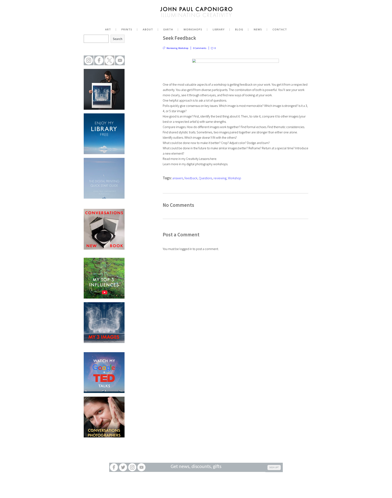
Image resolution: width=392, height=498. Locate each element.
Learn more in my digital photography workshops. (195, 164)
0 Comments (199, 48)
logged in (185, 249)
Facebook (113, 467)
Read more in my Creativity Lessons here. (190, 159)
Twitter (123, 467)
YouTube (141, 467)
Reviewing (172, 48)
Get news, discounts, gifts (196, 466)
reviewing (220, 178)
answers (177, 178)
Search (117, 39)
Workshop (183, 48)
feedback (191, 178)
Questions (205, 178)
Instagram (132, 467)
